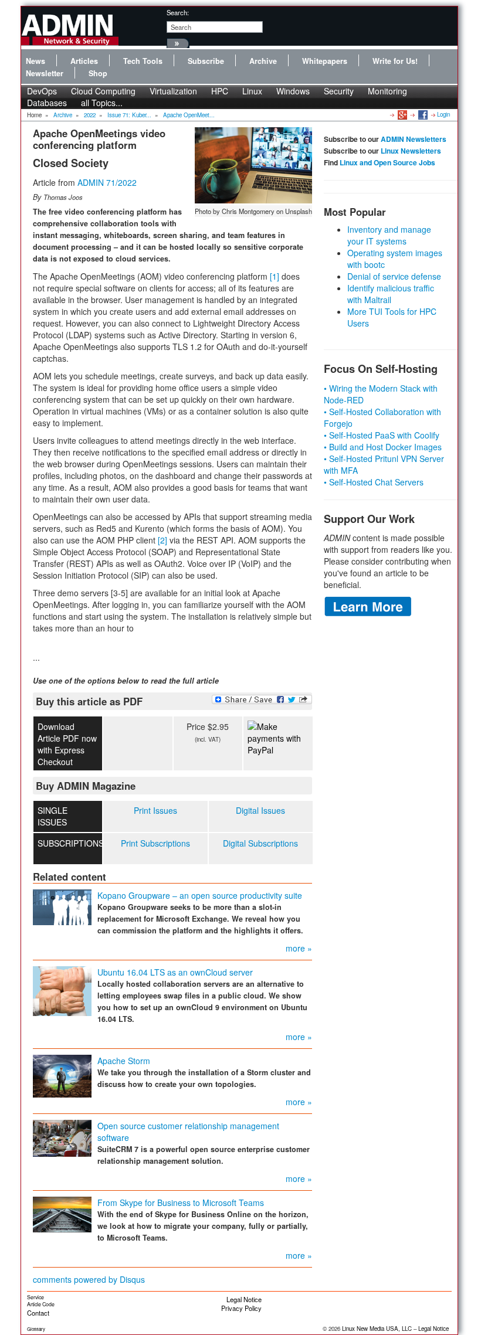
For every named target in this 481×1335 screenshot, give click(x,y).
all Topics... (102, 102)
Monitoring (387, 91)
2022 (90, 115)
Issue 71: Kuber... (129, 115)
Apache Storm (123, 1060)
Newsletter (44, 73)
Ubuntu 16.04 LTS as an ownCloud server (175, 972)
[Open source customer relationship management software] (62, 1137)
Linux (252, 91)
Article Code (41, 1304)
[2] (162, 540)
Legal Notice (244, 1299)
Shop (98, 73)
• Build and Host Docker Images (383, 447)
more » (299, 948)
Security (339, 91)
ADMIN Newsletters (413, 139)
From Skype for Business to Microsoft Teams (180, 1202)
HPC (219, 91)
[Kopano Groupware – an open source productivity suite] (62, 906)
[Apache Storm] (62, 1075)
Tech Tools (142, 61)
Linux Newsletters (411, 150)
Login (443, 114)
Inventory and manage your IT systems (389, 235)
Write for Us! (395, 61)
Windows (293, 91)
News (35, 61)
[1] (274, 276)
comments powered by (89, 1279)
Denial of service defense (394, 276)
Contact (38, 1312)
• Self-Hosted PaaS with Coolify (381, 435)
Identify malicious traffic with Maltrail (390, 293)
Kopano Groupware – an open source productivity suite (199, 895)
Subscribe (206, 61)
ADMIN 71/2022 (107, 182)
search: (178, 12)
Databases (47, 102)
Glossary (36, 1329)
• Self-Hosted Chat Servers (374, 482)
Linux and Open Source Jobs (387, 162)
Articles (84, 61)
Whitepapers (324, 61)
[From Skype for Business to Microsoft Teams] (62, 1213)
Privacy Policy (241, 1308)
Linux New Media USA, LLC (377, 1328)
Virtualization (173, 91)
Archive (263, 61)
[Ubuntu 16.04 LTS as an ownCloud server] (62, 990)
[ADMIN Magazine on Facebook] (422, 114)
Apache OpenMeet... (189, 115)
